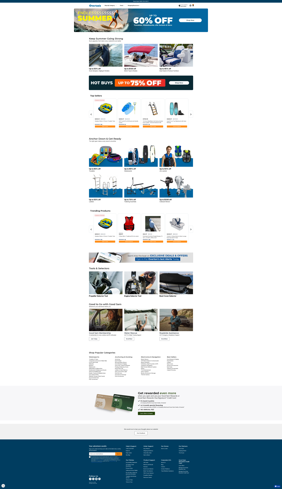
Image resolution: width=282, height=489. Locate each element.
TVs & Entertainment (146, 370)
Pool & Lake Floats (93, 362)
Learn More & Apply (146, 413)
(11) (173, 239)
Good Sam (181, 448)
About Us (163, 462)
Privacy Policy (129, 468)
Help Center (129, 452)
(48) (149, 239)
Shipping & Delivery (148, 450)
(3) (125, 124)
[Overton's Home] (95, 6)
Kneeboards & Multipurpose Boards (97, 370)
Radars (142, 368)
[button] (110, 6)
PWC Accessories (93, 379)
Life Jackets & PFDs (94, 374)
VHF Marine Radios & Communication (150, 360)
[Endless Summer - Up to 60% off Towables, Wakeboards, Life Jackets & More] (141, 20)
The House (181, 452)
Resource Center (147, 477)
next (191, 114)
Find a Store (183, 6)
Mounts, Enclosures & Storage (148, 373)
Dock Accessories (119, 376)
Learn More (181, 465)
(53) (101, 124)
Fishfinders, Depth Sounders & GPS (149, 363)
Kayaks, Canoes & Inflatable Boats (97, 373)
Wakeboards (92, 367)
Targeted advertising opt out (131, 477)
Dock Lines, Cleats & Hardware (122, 365)
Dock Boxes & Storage (120, 374)
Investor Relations (165, 468)
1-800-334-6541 (130, 448)
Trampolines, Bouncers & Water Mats (98, 360)
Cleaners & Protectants (172, 368)
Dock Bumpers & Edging (121, 363)
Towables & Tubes (93, 359)
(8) (125, 239)
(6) (149, 124)
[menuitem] (110, 6)
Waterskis (91, 363)
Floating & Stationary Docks (121, 367)
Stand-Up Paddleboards (95, 371)
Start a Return (146, 455)
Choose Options (177, 126)
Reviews (145, 466)
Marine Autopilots (145, 362)
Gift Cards (145, 462)
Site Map (128, 455)
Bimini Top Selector (148, 471)
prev (91, 114)
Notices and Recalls (148, 464)
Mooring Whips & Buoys (121, 362)
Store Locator (164, 448)
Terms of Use (129, 482)
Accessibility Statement (131, 462)
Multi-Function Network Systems (148, 367)
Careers (163, 466)
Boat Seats (169, 367)
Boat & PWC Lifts (119, 368)
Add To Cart (105, 126)
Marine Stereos (144, 359)
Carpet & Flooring (171, 370)
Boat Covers (170, 363)
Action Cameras (145, 371)
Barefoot (91, 365)
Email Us (128, 450)
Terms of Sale (129, 479)
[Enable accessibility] (3, 486)
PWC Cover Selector (148, 473)
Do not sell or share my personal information (131, 473)
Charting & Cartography (146, 365)
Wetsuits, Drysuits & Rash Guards (97, 376)
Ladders (169, 362)
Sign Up (119, 453)
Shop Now (190, 20)
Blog (162, 464)
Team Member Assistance (167, 471)
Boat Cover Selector (148, 468)
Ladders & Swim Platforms (121, 370)
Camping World (182, 450)
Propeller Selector (147, 475)
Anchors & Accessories (172, 365)
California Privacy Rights (132, 470)
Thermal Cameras (145, 374)
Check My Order (147, 452)
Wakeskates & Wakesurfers (95, 368)
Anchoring (117, 359)
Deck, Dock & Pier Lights (121, 371)
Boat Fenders (118, 360)
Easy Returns (146, 448)
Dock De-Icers (118, 373)
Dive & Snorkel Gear (94, 377)
